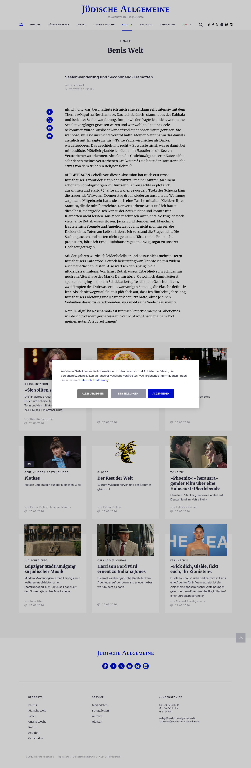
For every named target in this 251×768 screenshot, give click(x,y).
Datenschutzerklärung (93, 380)
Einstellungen (128, 393)
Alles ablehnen (93, 393)
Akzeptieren (161, 393)
